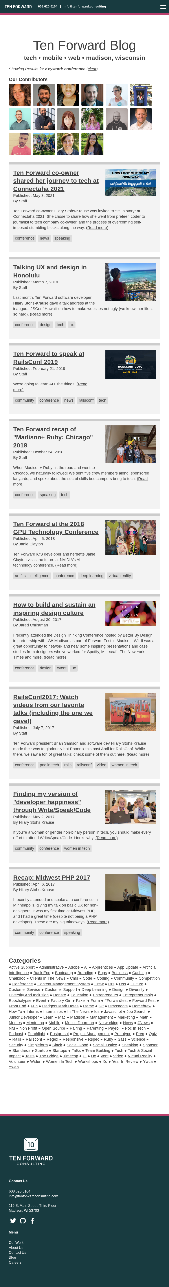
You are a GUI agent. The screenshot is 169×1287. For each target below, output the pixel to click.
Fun (34, 1006)
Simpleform (38, 1045)
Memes (15, 1023)
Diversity (136, 989)
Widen (35, 1061)
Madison (77, 1017)
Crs (111, 984)
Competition (149, 978)
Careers (15, 1262)
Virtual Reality (140, 1056)
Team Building (97, 1050)
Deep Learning (95, 989)
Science (138, 1039)
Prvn (140, 1034)
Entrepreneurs (105, 995)
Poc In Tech (135, 1028)
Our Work (16, 1243)
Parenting (95, 1028)
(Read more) (97, 227)
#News (144, 1023)
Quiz (153, 1034)
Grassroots (118, 1006)
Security (16, 1045)
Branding (85, 973)
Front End (17, 1006)
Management (101, 1017)
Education (79, 995)
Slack (57, 1045)
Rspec (93, 1039)
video (101, 765)
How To (15, 1011)
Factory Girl (61, 1000)
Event (41, 1000)
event (61, 668)
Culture (136, 984)
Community (124, 978)
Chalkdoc (17, 978)
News (128, 1023)
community (24, 400)
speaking (62, 238)
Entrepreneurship (138, 995)
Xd (105, 1061)
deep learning (91, 576)
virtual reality (120, 576)
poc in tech (49, 765)
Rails (16, 1039)
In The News (78, 1011)
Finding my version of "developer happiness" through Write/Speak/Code (52, 801)
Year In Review (125, 1061)
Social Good (77, 1045)
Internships (53, 1011)
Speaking (130, 1045)
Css (122, 984)
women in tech (124, 765)
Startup (41, 1050)
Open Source (53, 1028)
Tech (119, 1050)
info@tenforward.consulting (85, 6)
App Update (127, 967)
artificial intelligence (32, 576)
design (45, 325)
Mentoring (35, 1023)
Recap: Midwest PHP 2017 (51, 877)
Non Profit (28, 1028)
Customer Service (24, 989)
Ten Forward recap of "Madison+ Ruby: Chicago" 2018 (53, 437)
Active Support (22, 967)
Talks (76, 1050)
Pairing (76, 1028)
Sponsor (150, 1045)
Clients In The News (47, 978)
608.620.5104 (47, 6)
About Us (16, 1248)
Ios (96, 1011)
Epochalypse (20, 1000)
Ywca (148, 1061)
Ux (93, 1056)
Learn (48, 1017)
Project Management (91, 1034)
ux (72, 325)
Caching (139, 973)
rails (68, 765)
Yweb (14, 1067)
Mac (62, 1017)
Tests (30, 1056)
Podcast (16, 1034)
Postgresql (59, 1034)
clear (92, 69)
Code (87, 978)
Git (101, 1006)
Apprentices (102, 967)
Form (95, 1000)
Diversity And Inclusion (29, 995)
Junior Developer (24, 1017)
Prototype (122, 1034)
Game (88, 1006)
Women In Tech (59, 1061)
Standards (21, 1050)
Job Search (137, 1011)
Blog (12, 1257)
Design (118, 989)
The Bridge (49, 1056)
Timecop (70, 1056)
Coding (103, 978)
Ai (86, 967)
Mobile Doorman (79, 1023)
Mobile (54, 1023)
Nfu (12, 1028)
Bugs (102, 973)
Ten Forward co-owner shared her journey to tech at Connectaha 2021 (56, 180)
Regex (52, 1039)
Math (144, 1017)
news (44, 238)
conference (25, 238)
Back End (41, 973)
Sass (122, 1039)
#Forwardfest (116, 1000)
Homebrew (141, 1006)
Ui (84, 1056)
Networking (108, 1023)
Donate (59, 995)
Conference (22, 984)
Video (118, 1056)
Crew (99, 984)
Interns (33, 1011)
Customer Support (61, 989)
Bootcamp (64, 973)
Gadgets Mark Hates (60, 1006)
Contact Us (17, 1252)
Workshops (88, 1061)
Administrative (51, 967)
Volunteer (17, 1061)
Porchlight (36, 1034)
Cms (74, 978)
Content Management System (63, 984)
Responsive (73, 1039)
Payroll (114, 1028)
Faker (81, 1000)
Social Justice (105, 1045)
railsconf (86, 400)
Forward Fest (144, 1000)
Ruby (108, 1039)
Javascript (113, 1011)
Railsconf (34, 1039)
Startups (59, 1050)
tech (60, 325)
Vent (104, 1056)
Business (120, 973)
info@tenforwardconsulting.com (33, 1196)
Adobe (74, 967)
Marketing (126, 1017)
